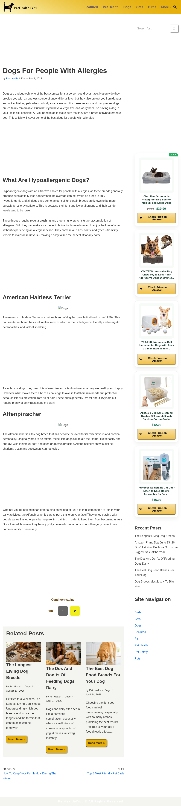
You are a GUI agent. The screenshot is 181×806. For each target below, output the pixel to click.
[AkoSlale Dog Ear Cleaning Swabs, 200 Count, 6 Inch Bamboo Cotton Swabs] (157, 391)
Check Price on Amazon (157, 218)
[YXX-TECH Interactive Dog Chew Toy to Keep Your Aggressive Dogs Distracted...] (157, 250)
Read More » (15, 740)
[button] (170, 7)
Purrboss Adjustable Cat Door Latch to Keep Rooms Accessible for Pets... (156, 490)
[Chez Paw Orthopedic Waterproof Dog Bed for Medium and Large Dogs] (157, 175)
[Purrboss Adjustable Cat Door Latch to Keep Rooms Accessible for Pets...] (157, 466)
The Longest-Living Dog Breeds (19, 671)
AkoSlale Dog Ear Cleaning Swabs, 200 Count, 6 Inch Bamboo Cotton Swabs (156, 416)
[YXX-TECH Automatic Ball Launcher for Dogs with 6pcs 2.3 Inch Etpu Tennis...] (157, 321)
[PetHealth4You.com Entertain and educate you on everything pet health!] (20, 7)
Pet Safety (141, 651)
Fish (137, 638)
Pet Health (110, 7)
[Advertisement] (63, 40)
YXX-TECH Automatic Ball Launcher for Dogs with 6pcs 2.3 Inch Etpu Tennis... (156, 345)
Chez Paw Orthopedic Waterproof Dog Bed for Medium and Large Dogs (156, 199)
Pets (137, 658)
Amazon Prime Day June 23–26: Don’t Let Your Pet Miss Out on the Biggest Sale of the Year (156, 547)
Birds (152, 7)
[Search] (175, 7)
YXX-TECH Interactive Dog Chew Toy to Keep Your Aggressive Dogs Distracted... (156, 274)
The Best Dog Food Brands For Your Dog (103, 675)
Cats (139, 7)
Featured (91, 7)
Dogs (127, 7)
